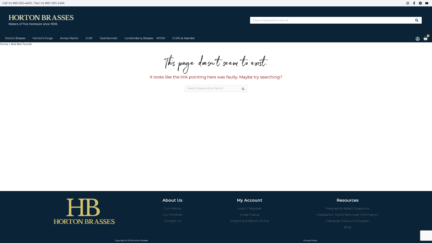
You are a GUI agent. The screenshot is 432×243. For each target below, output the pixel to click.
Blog (347, 227)
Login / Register (249, 208)
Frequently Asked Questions (347, 208)
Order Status (249, 215)
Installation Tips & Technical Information (347, 215)
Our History (172, 208)
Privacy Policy (310, 240)
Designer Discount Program (347, 221)
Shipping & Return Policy (249, 221)
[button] (17, 38)
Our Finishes (172, 215)
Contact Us (172, 221)
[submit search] (417, 20)
